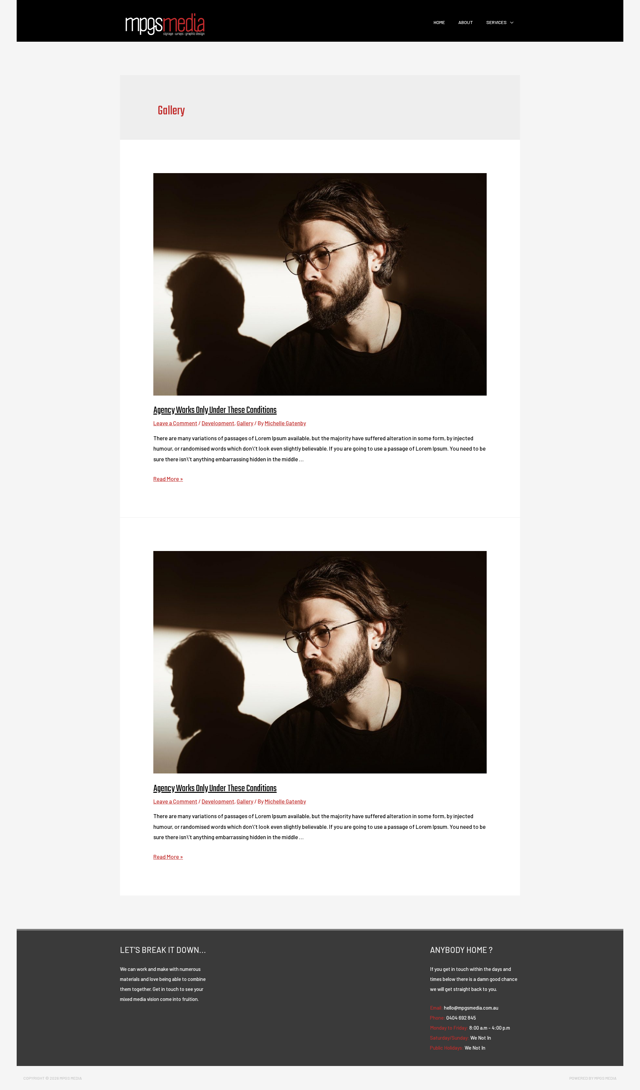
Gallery (245, 423)
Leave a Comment (175, 423)
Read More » (168, 478)
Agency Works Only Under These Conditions (215, 410)
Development (218, 423)
